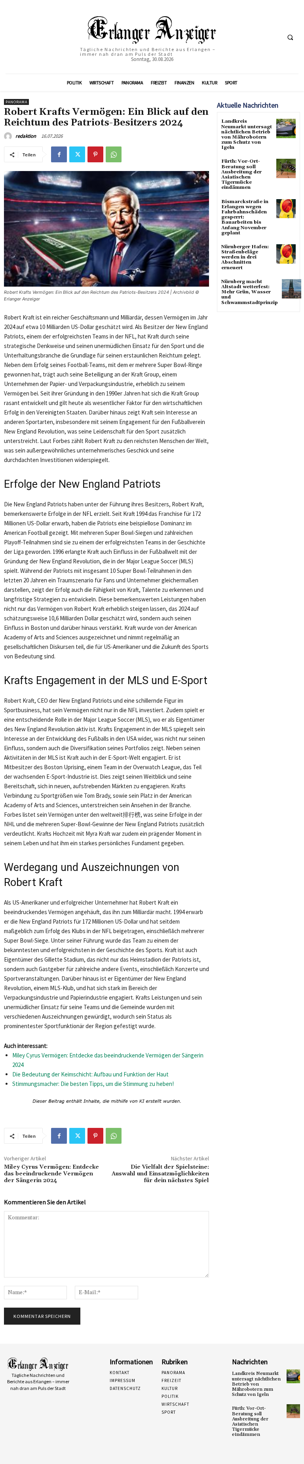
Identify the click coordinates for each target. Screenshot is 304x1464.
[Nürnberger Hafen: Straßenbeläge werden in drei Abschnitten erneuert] (286, 254)
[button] (290, 37)
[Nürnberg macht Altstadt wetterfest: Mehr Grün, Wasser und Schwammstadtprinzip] (291, 289)
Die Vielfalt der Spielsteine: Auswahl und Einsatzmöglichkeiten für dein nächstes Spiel (160, 1174)
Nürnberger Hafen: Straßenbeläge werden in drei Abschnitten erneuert (245, 257)
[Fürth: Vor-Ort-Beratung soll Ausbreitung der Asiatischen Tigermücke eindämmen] (286, 168)
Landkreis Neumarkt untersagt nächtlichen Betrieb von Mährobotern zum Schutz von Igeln (246, 134)
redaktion (25, 136)
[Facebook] (59, 154)
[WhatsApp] (114, 154)
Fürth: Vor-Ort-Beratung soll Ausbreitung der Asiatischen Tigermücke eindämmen (241, 174)
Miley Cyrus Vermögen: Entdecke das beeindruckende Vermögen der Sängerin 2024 (51, 1174)
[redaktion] (9, 136)
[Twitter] (77, 154)
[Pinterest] (95, 154)
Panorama (16, 102)
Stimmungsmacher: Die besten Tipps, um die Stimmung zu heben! (93, 1084)
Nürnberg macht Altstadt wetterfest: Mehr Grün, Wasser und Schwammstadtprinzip (249, 292)
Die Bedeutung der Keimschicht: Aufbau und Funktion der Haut (90, 1074)
